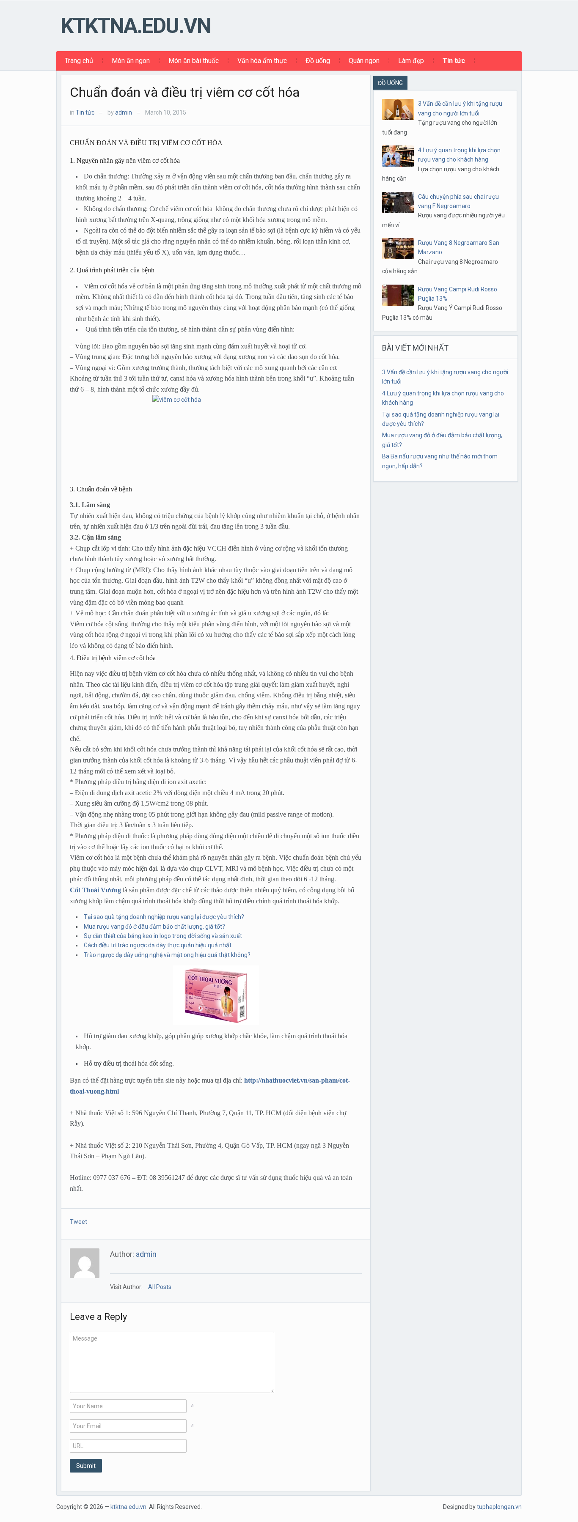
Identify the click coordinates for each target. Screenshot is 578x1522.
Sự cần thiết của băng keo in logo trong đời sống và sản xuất (163, 935)
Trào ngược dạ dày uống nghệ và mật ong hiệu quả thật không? (167, 955)
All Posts (159, 1286)
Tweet (78, 1221)
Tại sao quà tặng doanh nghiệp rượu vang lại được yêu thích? (164, 916)
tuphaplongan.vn (499, 1506)
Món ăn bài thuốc (193, 61)
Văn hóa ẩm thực (262, 61)
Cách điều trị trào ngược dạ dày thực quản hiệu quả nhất (157, 945)
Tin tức (454, 61)
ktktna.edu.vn (136, 26)
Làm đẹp (411, 61)
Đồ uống (318, 61)
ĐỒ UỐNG (390, 83)
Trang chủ (79, 61)
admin (123, 112)
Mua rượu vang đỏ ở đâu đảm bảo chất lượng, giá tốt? (154, 926)
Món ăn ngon (131, 61)
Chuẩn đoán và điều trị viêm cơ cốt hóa (185, 92)
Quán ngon (364, 61)
